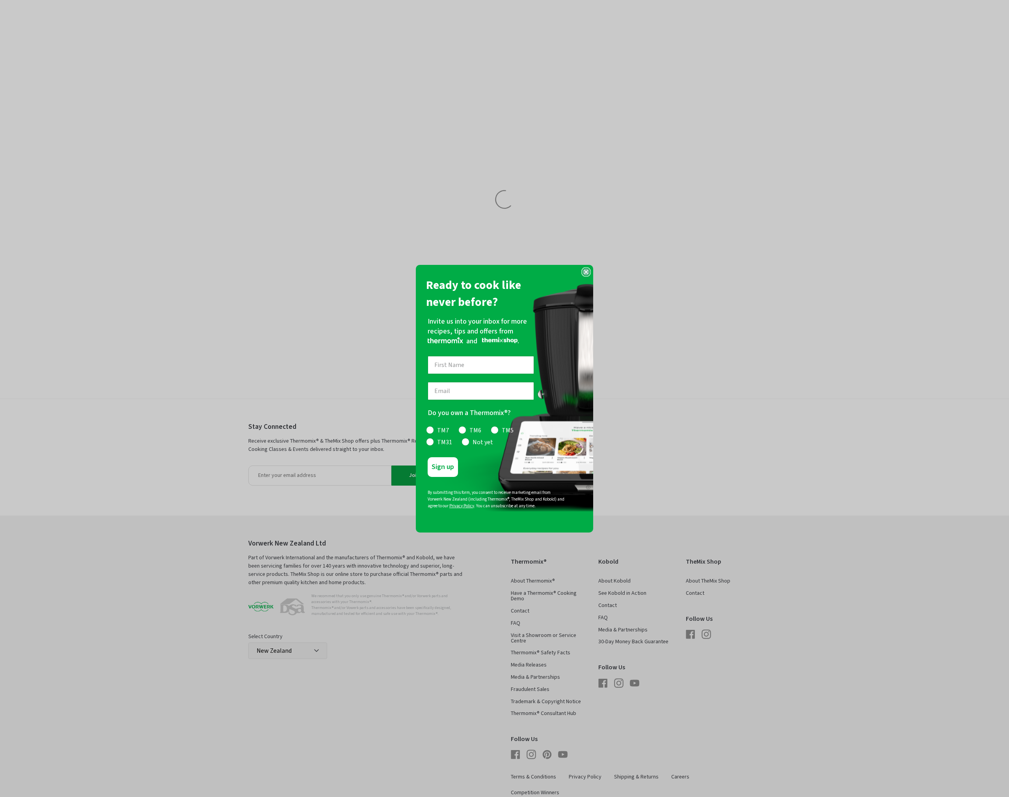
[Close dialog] (586, 272)
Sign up (443, 467)
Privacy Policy (461, 506)
